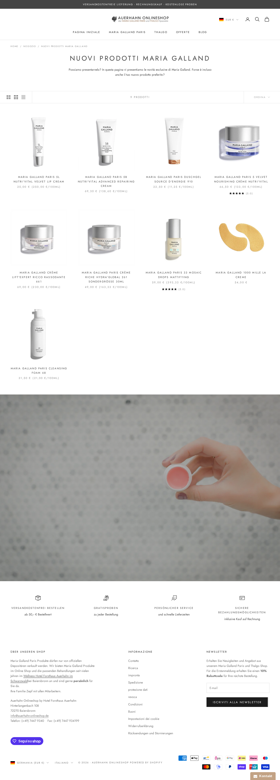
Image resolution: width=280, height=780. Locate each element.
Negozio (29, 46)
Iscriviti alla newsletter (237, 702)
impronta (134, 675)
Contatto (133, 661)
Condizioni (135, 704)
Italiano (62, 762)
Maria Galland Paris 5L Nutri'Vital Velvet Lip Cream (39, 179)
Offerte (183, 32)
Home (14, 46)
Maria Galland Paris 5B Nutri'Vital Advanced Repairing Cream (106, 181)
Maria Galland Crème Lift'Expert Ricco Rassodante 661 (38, 277)
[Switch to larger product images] (8, 97)
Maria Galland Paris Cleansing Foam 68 (39, 370)
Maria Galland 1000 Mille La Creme (241, 275)
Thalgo (160, 32)
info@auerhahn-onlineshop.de (29, 715)
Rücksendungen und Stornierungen (150, 733)
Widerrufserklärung (140, 726)
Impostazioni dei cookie (143, 719)
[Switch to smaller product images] (16, 97)
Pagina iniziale (86, 32)
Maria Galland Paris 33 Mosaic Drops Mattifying (174, 275)
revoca (132, 697)
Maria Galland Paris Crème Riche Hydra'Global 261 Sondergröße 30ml (106, 277)
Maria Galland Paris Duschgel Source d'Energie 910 (173, 179)
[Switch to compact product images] (23, 97)
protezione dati (138, 689)
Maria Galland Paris (127, 32)
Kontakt (264, 776)
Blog (203, 32)
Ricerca (133, 668)
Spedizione (135, 682)
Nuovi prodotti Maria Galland (64, 46)
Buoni (132, 711)
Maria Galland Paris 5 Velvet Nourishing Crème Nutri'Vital (241, 179)
